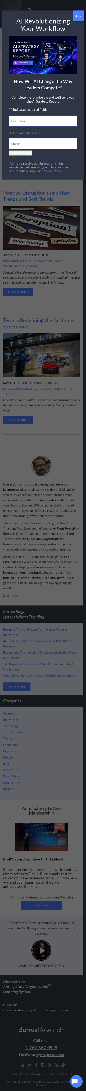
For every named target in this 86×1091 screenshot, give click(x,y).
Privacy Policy (52, 171)
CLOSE (78, 15)
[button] (76, 1081)
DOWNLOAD (21, 153)
